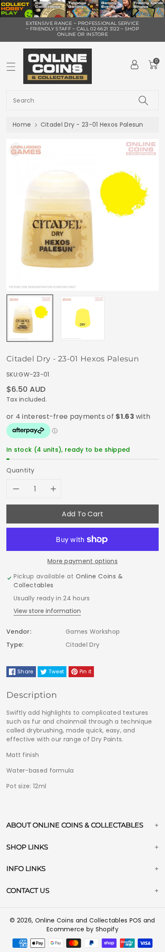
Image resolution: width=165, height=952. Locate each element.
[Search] (143, 100)
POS (135, 920)
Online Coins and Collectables (81, 920)
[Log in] (134, 64)
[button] (14, 66)
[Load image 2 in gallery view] (82, 318)
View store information (47, 611)
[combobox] (82, 100)
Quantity (20, 470)
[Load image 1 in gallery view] (29, 318)
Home (22, 124)
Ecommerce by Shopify (82, 929)
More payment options (82, 561)
